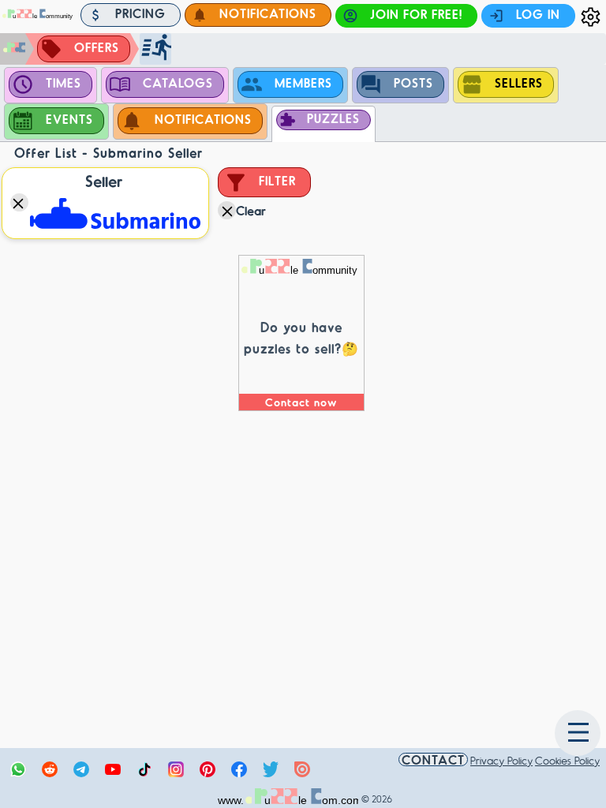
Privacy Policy (501, 760)
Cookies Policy (567, 760)
